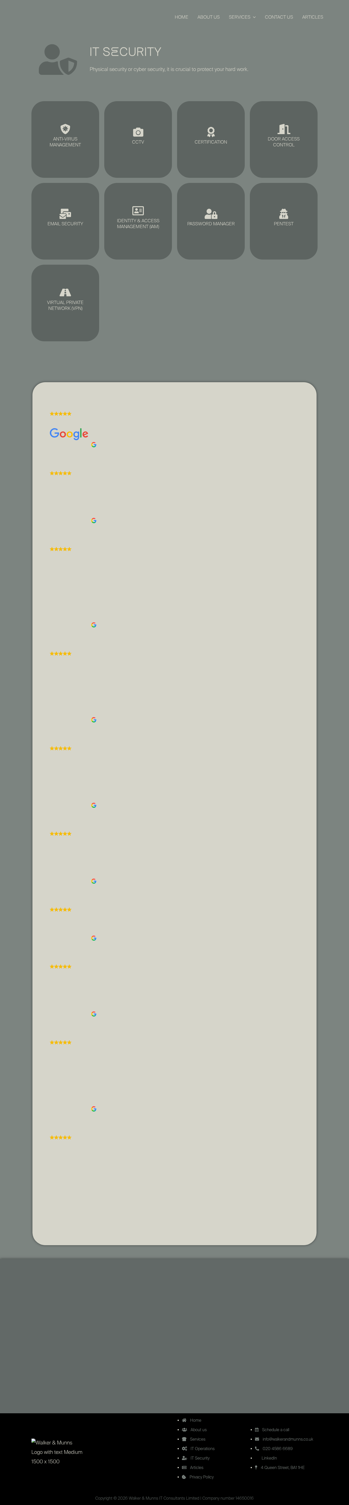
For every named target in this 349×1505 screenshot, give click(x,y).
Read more (274, 1222)
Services (239, 17)
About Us (208, 17)
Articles (312, 17)
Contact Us (279, 17)
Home (181, 17)
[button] (253, 17)
